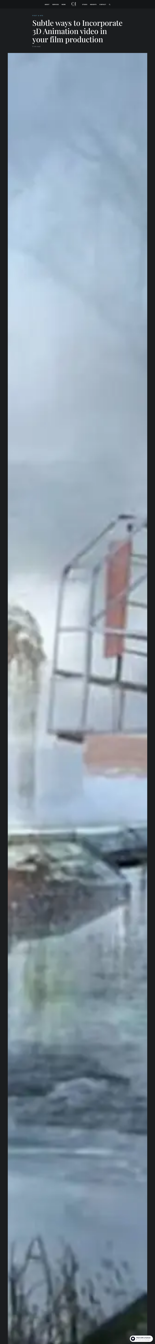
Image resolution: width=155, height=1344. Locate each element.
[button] (110, 4)
